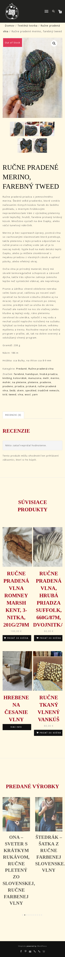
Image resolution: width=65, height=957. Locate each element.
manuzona (34, 378)
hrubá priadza (49, 374)
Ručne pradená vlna (41, 368)
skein (20, 390)
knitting (7, 378)
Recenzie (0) (13, 415)
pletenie (33, 382)
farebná (19, 374)
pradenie (45, 382)
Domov (9, 25)
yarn (35, 394)
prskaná (31, 386)
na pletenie (19, 382)
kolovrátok (20, 378)
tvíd (5, 394)
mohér (7, 382)
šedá (13, 390)
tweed (12, 394)
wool (28, 394)
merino (55, 378)
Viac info (16, 727)
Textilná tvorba (27, 25)
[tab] (13, 415)
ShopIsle (22, 946)
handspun (31, 374)
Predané (21, 368)
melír (46, 378)
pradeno (8, 386)
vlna (20, 394)
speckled (31, 390)
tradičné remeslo (48, 390)
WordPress (42, 946)
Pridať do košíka (17, 638)
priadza (19, 386)
